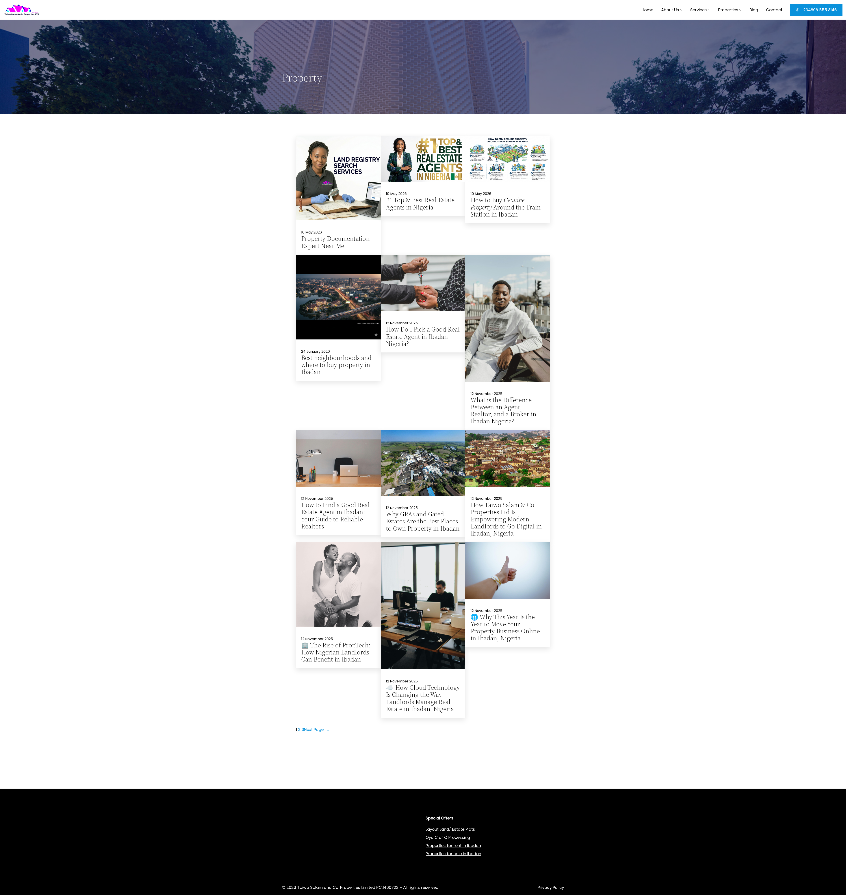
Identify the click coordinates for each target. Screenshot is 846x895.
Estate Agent (304, 829)
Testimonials (366, 870)
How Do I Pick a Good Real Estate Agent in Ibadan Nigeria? (423, 336)
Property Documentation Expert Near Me (335, 242)
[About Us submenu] (681, 10)
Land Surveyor (296, 845)
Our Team (363, 862)
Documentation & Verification (311, 870)
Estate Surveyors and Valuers (311, 837)
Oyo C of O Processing (448, 837)
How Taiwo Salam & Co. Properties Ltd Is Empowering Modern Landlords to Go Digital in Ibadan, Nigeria (506, 519)
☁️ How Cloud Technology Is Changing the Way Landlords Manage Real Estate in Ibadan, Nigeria (423, 698)
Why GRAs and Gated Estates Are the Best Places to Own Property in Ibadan (423, 521)
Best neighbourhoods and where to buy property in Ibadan (336, 365)
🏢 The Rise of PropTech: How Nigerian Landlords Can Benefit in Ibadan (336, 652)
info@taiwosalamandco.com (327, 779)
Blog (358, 853)
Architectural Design (302, 853)
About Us (670, 10)
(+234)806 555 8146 (319, 785)
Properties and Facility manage (312, 862)
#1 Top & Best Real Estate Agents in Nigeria (420, 203)
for (450, 853)
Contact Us (365, 845)
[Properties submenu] (740, 10)
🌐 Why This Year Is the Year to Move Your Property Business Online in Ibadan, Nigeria (505, 627)
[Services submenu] (709, 10)
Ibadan (474, 853)
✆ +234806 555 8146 (816, 10)
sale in (459, 853)
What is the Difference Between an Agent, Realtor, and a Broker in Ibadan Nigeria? (503, 411)
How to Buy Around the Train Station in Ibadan (506, 207)
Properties (728, 10)
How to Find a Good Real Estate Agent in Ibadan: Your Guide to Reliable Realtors (335, 515)
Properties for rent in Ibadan (453, 845)
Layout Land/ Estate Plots (450, 829)
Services (698, 10)
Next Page (317, 729)
